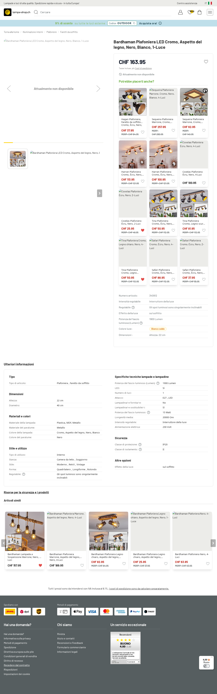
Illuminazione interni (33, 32)
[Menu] (212, 658)
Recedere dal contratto (17, 665)
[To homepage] (17, 12)
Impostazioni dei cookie (17, 673)
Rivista (61, 633)
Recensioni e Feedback (70, 642)
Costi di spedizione (143, 68)
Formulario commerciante (71, 647)
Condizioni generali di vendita (20, 656)
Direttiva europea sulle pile (19, 651)
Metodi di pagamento (15, 642)
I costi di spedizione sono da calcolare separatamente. (139, 588)
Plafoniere (52, 32)
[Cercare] (36, 12)
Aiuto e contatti (66, 638)
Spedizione (10, 647)
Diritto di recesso (13, 660)
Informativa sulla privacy (17, 638)
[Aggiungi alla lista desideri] (206, 62)
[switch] (206, 666)
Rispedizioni (10, 669)
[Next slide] (99, 193)
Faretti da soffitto (69, 32)
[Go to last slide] (3, 543)
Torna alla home (11, 32)
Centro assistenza (187, 3)
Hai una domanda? (14, 633)
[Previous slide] (7, 193)
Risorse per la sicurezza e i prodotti (26, 492)
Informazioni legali (67, 651)
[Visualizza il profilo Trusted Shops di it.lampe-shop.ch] (135, 648)
